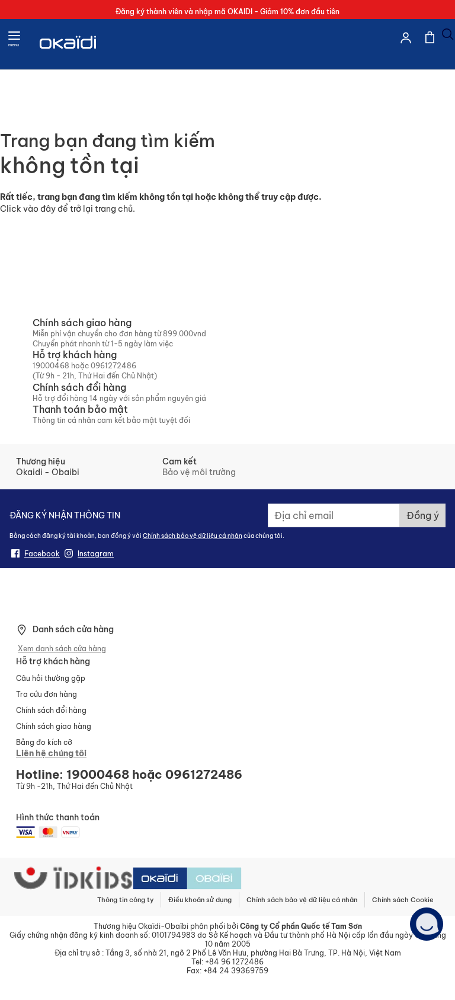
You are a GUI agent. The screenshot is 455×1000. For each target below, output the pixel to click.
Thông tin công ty (125, 900)
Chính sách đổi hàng (51, 710)
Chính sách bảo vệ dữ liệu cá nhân (192, 536)
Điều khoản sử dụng (200, 900)
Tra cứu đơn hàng (46, 694)
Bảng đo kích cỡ (44, 742)
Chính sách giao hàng (53, 726)
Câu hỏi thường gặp (50, 678)
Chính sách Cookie (403, 900)
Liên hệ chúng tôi (51, 753)
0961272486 (113, 365)
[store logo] (69, 57)
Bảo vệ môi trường (199, 472)
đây (48, 208)
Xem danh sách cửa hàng (62, 648)
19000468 (51, 365)
